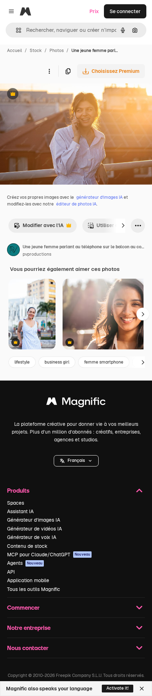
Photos (56, 50)
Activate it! (117, 688)
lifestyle (22, 362)
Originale (46, 94)
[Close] (142, 688)
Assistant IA (20, 511)
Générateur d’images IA (33, 520)
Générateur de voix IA (31, 537)
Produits (18, 490)
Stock (36, 50)
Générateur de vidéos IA (34, 529)
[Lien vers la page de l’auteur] (13, 250)
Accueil (14, 50)
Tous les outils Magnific (33, 589)
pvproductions (37, 254)
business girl (57, 362)
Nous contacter (27, 647)
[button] (76, 460)
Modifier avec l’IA (39, 227)
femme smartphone (103, 362)
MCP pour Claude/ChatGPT (48, 554)
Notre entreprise (29, 627)
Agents (24, 563)
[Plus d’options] (49, 71)
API (11, 572)
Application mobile (28, 580)
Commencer (23, 607)
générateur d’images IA (99, 197)
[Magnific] (76, 403)
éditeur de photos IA (76, 204)
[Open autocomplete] (15, 30)
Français (76, 460)
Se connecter (125, 11)
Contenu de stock (27, 546)
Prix (94, 11)
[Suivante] (123, 226)
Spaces (15, 503)
